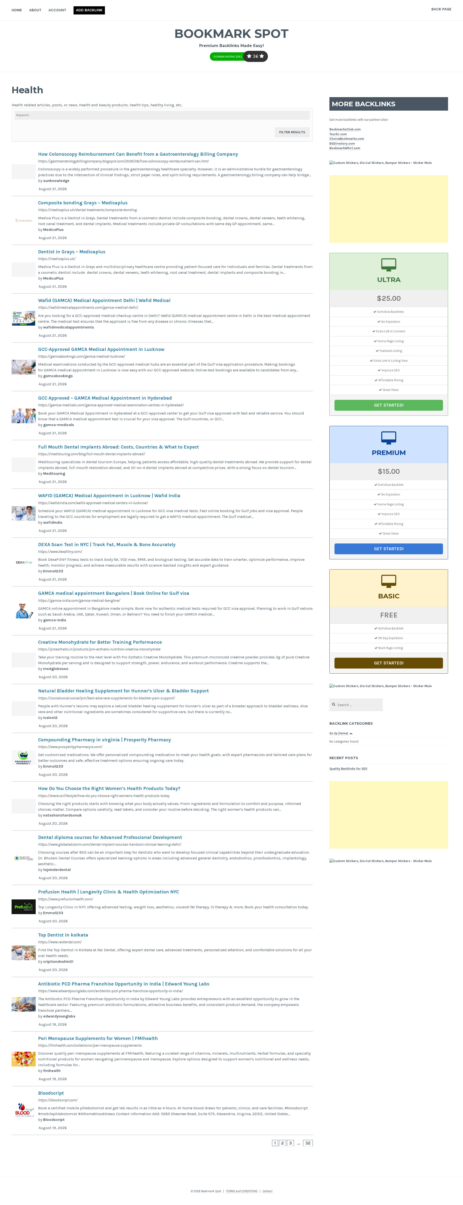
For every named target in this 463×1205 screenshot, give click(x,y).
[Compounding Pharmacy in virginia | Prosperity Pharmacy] (162, 757)
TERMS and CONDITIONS (241, 1191)
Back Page (441, 9)
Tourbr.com (338, 134)
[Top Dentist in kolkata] (162, 952)
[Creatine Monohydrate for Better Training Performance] (162, 660)
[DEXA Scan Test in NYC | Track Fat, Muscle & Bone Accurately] (162, 562)
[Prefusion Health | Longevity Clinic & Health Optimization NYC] (162, 906)
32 (308, 1143)
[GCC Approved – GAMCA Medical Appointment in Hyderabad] (162, 415)
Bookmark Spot (231, 33)
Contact (267, 1191)
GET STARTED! (389, 405)
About (35, 10)
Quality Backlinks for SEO (348, 768)
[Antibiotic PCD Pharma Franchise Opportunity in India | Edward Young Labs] (162, 1004)
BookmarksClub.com (345, 129)
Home (17, 10)
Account (57, 10)
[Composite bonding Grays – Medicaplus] (162, 220)
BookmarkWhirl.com (344, 148)
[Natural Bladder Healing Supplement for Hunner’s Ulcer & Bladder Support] (162, 708)
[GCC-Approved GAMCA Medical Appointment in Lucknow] (162, 367)
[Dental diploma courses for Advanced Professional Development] (162, 858)
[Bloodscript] (162, 1110)
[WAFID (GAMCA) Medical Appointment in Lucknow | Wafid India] (162, 513)
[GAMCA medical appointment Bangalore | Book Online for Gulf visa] (162, 611)
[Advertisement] (388, 209)
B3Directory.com (342, 143)
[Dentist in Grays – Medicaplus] (162, 269)
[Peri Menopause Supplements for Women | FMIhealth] (162, 1059)
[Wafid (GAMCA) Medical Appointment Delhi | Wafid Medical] (162, 318)
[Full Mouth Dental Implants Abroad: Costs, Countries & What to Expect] (162, 464)
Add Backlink (89, 10)
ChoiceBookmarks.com (346, 139)
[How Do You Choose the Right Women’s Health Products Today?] (162, 806)
